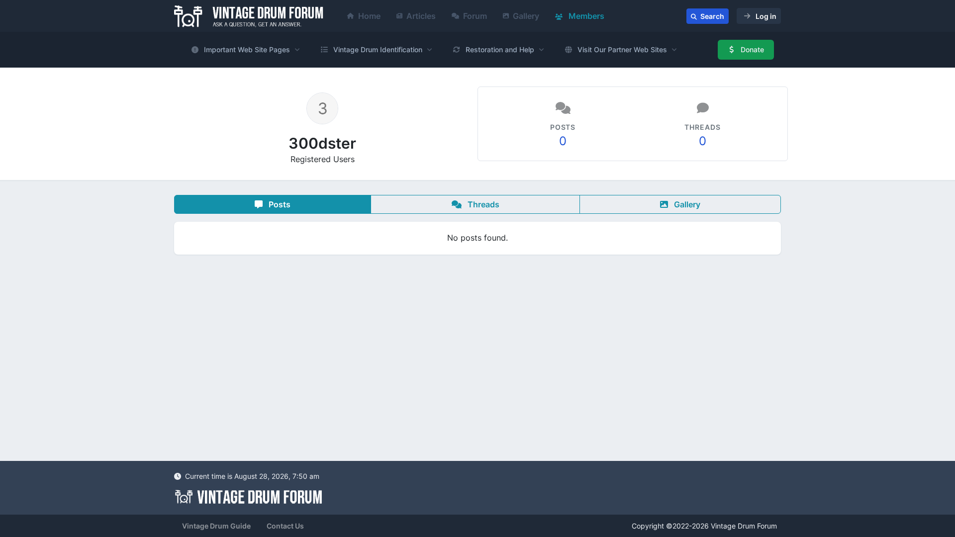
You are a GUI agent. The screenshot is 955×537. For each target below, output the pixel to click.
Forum (475, 16)
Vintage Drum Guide (216, 526)
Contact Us (285, 526)
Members (585, 16)
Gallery (526, 16)
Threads (482, 204)
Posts (278, 204)
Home (369, 16)
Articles (421, 16)
